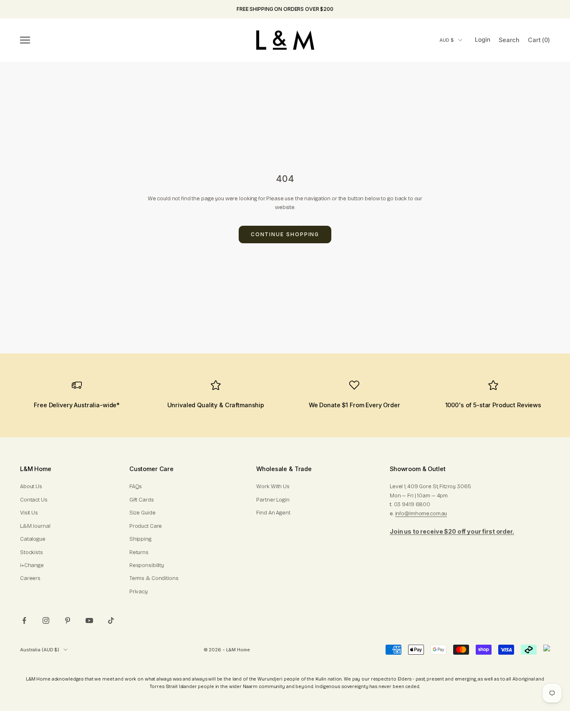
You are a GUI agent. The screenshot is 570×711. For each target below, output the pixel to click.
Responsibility (146, 565)
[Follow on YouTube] (89, 620)
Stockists (31, 552)
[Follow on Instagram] (46, 620)
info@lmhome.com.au (421, 513)
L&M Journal (35, 526)
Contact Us (34, 500)
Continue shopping (285, 234)
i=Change (32, 565)
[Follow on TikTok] (111, 620)
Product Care (145, 526)
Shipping (140, 539)
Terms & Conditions (154, 578)
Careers (30, 578)
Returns (139, 552)
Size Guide (142, 512)
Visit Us (29, 512)
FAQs (135, 486)
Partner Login (272, 500)
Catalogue (32, 539)
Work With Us (272, 486)
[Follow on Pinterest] (67, 620)
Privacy (138, 591)
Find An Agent (273, 512)
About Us (31, 486)
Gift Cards (141, 500)
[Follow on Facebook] (24, 620)
